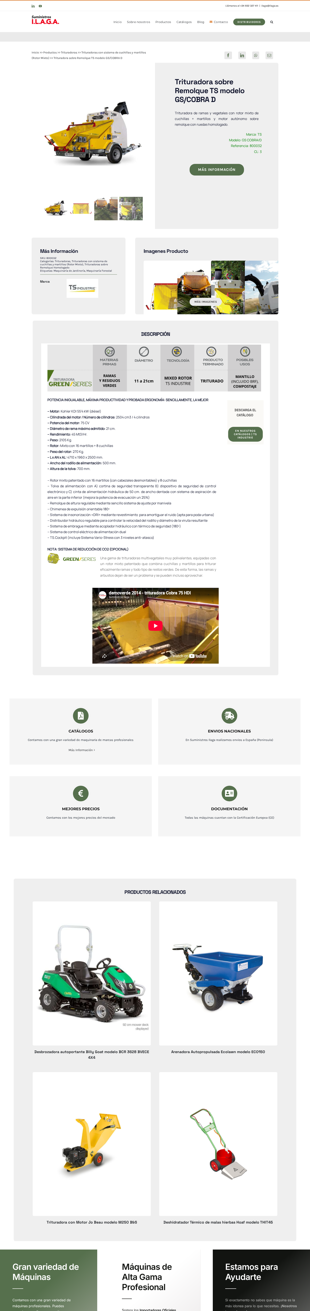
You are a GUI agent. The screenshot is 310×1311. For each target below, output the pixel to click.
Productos (50, 52)
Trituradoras (69, 52)
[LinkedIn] (242, 55)
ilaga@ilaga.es (269, 5)
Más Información (81, 750)
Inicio (35, 52)
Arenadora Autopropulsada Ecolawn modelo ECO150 (218, 1051)
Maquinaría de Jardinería (69, 270)
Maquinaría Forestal (99, 270)
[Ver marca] (82, 282)
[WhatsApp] (255, 55)
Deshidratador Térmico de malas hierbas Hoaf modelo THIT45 (218, 1222)
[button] (271, 21)
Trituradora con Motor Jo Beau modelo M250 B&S (92, 1222)
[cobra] (93, 135)
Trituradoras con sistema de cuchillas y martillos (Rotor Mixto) (73, 263)
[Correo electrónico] (269, 55)
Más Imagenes (205, 301)
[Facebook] (228, 55)
